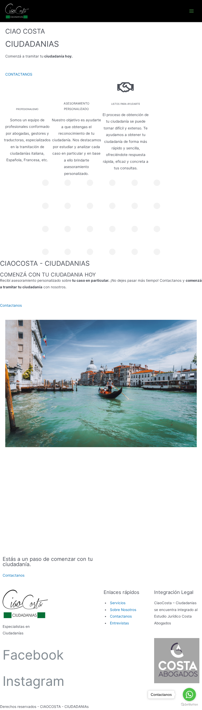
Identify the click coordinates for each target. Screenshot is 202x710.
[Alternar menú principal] (191, 11)
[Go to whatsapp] (189, 694)
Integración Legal (173, 592)
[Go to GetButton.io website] (189, 704)
